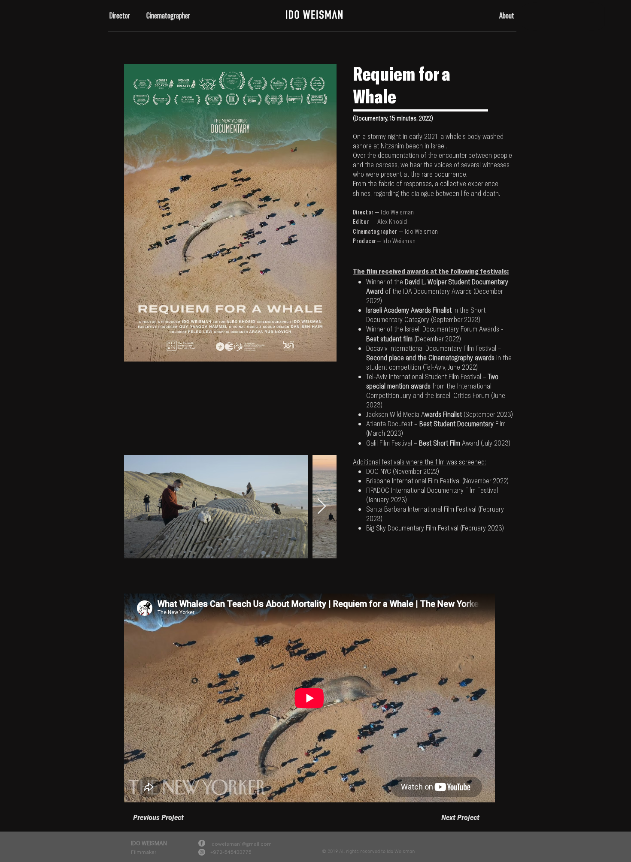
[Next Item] (322, 506)
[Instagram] (201, 852)
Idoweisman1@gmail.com (241, 844)
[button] (121, 15)
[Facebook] (201, 843)
